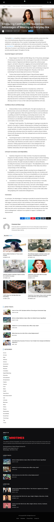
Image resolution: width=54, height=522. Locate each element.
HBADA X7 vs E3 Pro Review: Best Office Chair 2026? (25, 325)
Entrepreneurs (6, 379)
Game (4, 388)
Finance (5, 384)
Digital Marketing (7, 373)
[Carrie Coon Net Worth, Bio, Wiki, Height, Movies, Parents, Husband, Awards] (7, 505)
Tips (4, 420)
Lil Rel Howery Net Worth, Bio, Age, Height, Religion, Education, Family (30, 496)
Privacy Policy (30, 518)
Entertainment (6, 377)
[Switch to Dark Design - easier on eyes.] (48, 2)
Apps (4, 357)
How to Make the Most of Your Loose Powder (13, 254)
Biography (5, 366)
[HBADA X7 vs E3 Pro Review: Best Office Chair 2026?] (7, 327)
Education (5, 375)
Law (4, 397)
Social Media (6, 413)
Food (4, 386)
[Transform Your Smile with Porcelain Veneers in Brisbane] (39, 266)
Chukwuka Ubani (16, 224)
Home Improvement (7, 395)
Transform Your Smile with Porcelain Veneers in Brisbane (37, 275)
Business (5, 368)
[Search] (50, 2)
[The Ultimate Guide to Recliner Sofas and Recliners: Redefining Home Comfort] (39, 245)
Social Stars (6, 415)
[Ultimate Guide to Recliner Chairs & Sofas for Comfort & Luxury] (14, 266)
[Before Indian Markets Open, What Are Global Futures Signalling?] (7, 320)
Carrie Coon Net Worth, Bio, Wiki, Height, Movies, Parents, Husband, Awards (29, 504)
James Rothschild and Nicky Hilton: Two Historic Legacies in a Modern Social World (30, 489)
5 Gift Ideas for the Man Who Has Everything (12, 295)
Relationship (6, 411)
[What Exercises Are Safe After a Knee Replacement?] (7, 335)
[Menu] (4, 2)
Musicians (5, 402)
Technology (6, 418)
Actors (4, 352)
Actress (5, 355)
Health (4, 391)
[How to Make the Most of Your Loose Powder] (14, 245)
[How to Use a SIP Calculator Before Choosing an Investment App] (7, 312)
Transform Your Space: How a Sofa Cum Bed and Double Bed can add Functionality (39, 295)
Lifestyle (5, 400)
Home (17, 518)
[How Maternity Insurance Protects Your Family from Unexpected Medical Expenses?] (7, 342)
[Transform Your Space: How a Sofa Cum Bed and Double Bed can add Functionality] (39, 286)
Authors (5, 361)
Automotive (5, 364)
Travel (4, 422)
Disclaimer (23, 518)
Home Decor (6, 393)
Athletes (5, 359)
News (4, 404)
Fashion (5, 382)
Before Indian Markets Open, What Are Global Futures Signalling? (29, 318)
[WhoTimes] (27, 2)
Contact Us (36, 518)
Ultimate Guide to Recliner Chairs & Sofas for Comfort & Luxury (14, 275)
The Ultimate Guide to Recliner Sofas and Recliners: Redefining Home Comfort (38, 254)
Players (5, 409)
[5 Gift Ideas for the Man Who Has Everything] (14, 286)
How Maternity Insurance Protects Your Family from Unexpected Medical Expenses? (31, 341)
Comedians (5, 370)
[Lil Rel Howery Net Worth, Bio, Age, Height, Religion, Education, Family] (7, 498)
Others (4, 406)
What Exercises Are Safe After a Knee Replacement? (25, 333)
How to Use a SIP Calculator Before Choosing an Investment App (29, 310)
